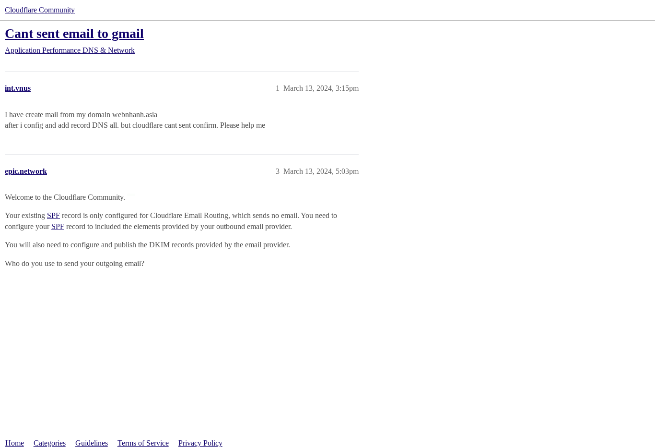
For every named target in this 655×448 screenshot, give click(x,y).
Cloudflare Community (40, 10)
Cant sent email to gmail (74, 33)
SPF (53, 215)
